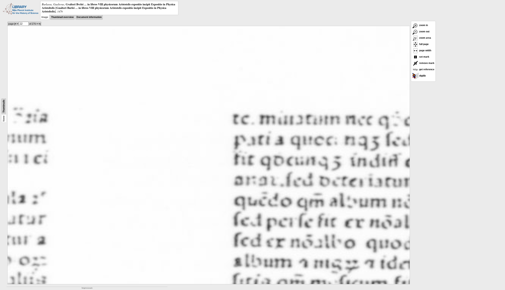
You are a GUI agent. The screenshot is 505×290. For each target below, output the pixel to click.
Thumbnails (3, 106)
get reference (426, 69)
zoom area (425, 37)
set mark (424, 56)
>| (39, 23)
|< (15, 23)
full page (424, 44)
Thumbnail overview (62, 17)
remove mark (426, 63)
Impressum (87, 288)
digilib (422, 75)
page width (425, 50)
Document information (89, 17)
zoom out (424, 31)
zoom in (423, 25)
